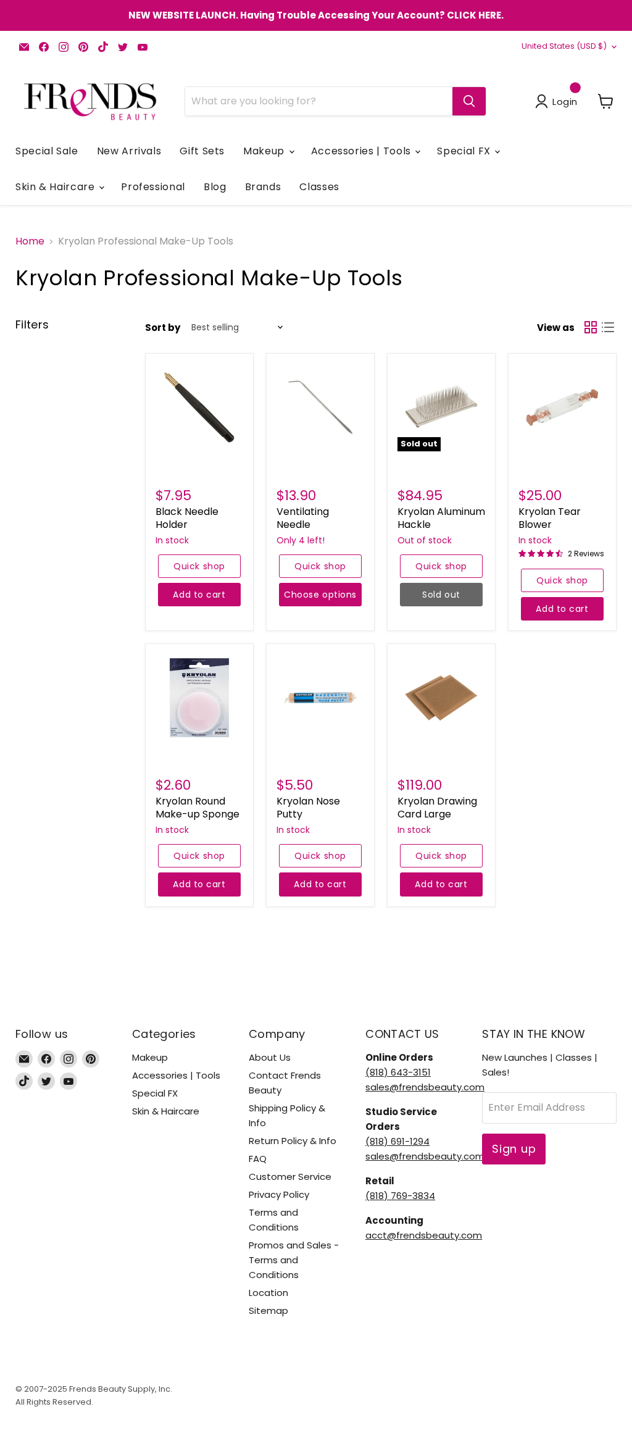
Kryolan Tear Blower (549, 518)
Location (268, 1292)
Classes (319, 187)
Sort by (162, 327)
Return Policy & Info (292, 1140)
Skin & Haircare (56, 187)
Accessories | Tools (362, 151)
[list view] (608, 327)
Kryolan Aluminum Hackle (441, 518)
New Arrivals (129, 151)
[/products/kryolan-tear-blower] (562, 407)
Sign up (514, 1148)
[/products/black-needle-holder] (199, 407)
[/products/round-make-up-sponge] (199, 698)
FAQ (258, 1158)
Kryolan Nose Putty (308, 807)
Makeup (265, 151)
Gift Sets (202, 151)
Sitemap (268, 1310)
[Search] (469, 101)
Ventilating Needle (302, 518)
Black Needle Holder (187, 518)
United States (564, 46)
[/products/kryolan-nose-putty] (320, 698)
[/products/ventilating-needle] (320, 407)
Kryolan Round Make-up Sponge (197, 807)
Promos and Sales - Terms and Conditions (294, 1260)
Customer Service (290, 1176)
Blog (215, 187)
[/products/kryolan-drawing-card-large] (441, 698)
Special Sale (46, 151)
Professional (153, 187)
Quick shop (199, 566)
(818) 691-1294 (397, 1141)
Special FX (465, 151)
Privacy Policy (279, 1194)
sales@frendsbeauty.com (424, 1087)
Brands (263, 187)
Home (29, 241)
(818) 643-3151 (398, 1072)
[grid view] (590, 327)
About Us (270, 1057)
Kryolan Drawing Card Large (437, 807)
